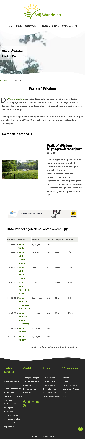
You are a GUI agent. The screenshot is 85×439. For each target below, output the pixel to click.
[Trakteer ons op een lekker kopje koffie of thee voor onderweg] (80, 429)
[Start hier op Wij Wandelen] (42, 19)
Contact (66, 378)
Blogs (19, 26)
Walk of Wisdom (16, 99)
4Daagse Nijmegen (31, 378)
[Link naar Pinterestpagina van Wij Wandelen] (24, 402)
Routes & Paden (50, 26)
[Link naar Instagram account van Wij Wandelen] (33, 402)
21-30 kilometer (49, 385)
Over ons (67, 26)
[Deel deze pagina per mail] (37, 402)
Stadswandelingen (31, 385)
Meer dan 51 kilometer (52, 396)
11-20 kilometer (49, 381)
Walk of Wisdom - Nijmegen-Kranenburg (64, 147)
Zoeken (65, 396)
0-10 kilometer (49, 378)
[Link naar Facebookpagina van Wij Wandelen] (28, 402)
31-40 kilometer (49, 389)
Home (11, 26)
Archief (65, 381)
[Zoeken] (76, 26)
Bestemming (31, 26)
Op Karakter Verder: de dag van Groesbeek (12, 408)
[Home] (1, 81)
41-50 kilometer (49, 393)
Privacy (76, 389)
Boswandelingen (30, 389)
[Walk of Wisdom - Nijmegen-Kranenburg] (20, 178)
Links (64, 393)
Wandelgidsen (29, 393)
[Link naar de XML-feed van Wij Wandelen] (24, 406)
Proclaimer (66, 389)
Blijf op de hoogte (69, 385)
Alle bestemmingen (31, 381)
